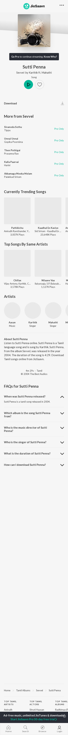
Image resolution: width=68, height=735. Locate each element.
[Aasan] (12, 310)
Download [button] (10, 103)
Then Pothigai (12, 150)
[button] (39, 84)
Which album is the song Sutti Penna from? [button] (27, 414)
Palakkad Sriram (12, 176)
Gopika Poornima (13, 141)
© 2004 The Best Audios (34, 374)
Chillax (17, 280)
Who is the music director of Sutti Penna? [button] (25, 429)
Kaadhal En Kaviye (48, 227)
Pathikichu (17, 227)
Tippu (7, 130)
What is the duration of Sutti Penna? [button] (27, 453)
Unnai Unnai (11, 138)
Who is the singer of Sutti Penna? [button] (25, 442)
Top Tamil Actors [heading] (36, 703)
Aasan (12, 322)
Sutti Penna (55, 690)
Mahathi (47, 72)
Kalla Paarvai (11, 161)
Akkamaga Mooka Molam (18, 173)
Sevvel (20, 72)
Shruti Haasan (37, 709)
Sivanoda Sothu (13, 127)
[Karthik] (32, 310)
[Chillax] (17, 263)
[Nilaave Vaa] (48, 263)
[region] (34, 690)
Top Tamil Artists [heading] (10, 703)
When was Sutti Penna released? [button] (24, 396)
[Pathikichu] (17, 210)
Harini (7, 165)
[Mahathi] (53, 310)
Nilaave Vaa (48, 280)
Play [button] (28, 84)
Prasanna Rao (11, 153)
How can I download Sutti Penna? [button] (25, 464)
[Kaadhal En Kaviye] (48, 210)
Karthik (33, 72)
